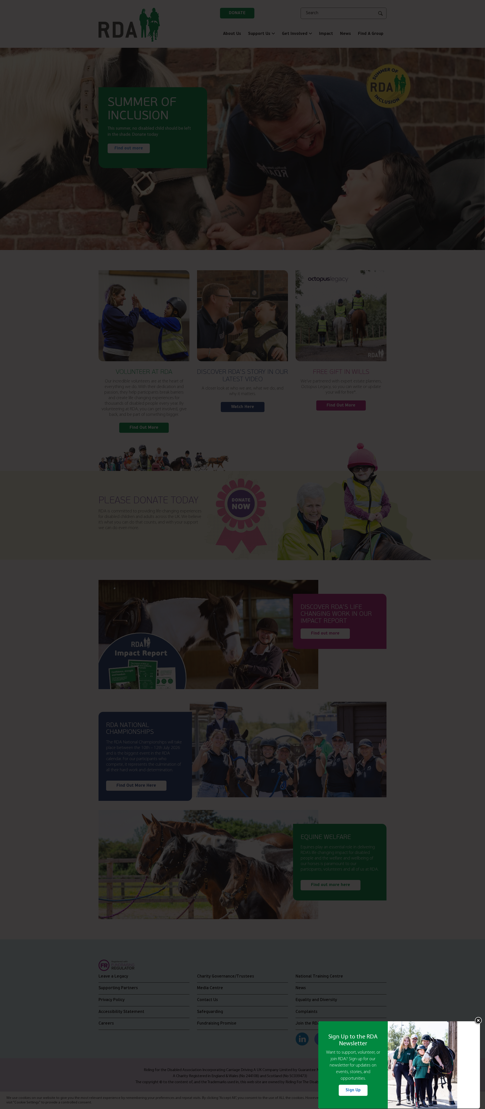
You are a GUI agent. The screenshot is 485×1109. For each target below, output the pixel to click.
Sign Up (353, 1090)
